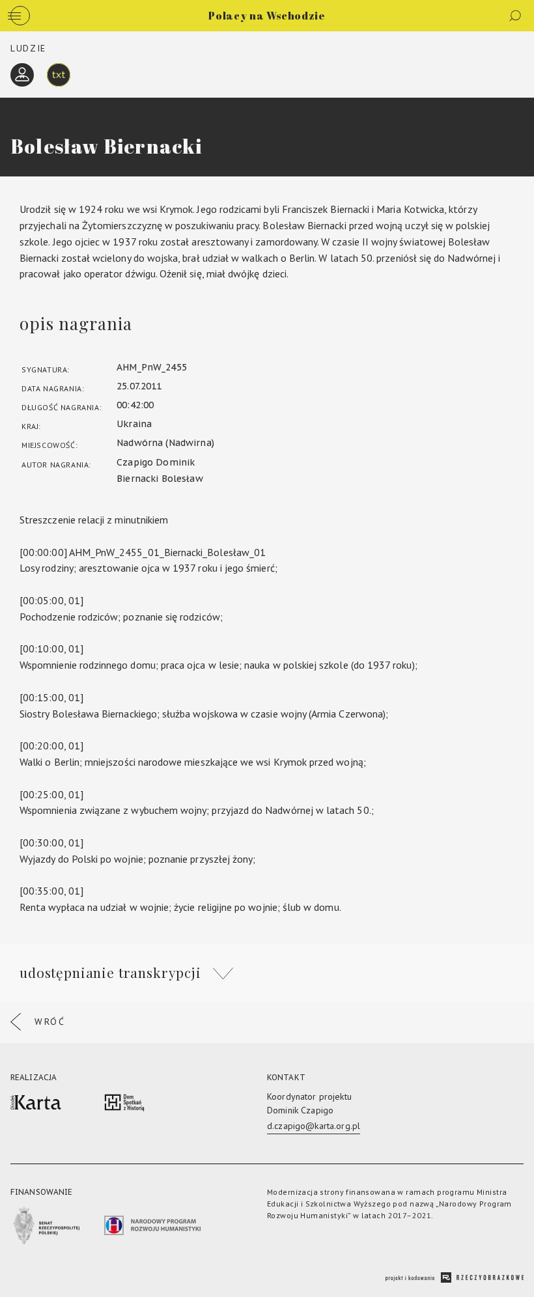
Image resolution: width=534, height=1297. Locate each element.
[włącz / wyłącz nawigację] (20, 15)
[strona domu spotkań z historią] (124, 1104)
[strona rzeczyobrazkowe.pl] (455, 1278)
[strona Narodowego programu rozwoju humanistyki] (152, 1228)
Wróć (50, 1021)
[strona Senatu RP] (44, 1228)
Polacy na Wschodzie (266, 15)
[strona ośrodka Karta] (35, 1104)
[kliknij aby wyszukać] (515, 15)
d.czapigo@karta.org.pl (313, 1126)
